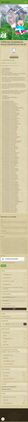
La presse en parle (7, 277)
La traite (14, 335)
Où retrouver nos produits (8, 281)
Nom (2, 219)
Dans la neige (14, 344)
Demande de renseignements (9, 386)
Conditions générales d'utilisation (14, 414)
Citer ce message (14, 57)
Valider (14, 309)
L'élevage (14, 341)
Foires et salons (14, 372)
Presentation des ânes (14, 338)
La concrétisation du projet (9, 361)
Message (2, 236)
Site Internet (3, 231)
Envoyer (3, 265)
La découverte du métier (8, 355)
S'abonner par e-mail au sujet (8, 262)
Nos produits (14, 400)
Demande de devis (6, 389)
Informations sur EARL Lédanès (14, 397)
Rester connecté (6, 303)
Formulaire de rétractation (14, 418)
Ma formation (6, 358)
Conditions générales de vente (14, 416)
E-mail (2, 225)
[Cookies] (3, 419)
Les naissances (14, 332)
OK (25, 324)
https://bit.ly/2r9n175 (11, 63)
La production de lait (7, 274)
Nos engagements (7, 284)
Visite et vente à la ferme (14, 378)
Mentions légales (14, 413)
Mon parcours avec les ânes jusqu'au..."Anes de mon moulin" (13, 288)
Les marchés (14, 375)
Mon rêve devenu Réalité (8, 364)
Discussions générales (14, 403)
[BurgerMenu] (25, 2)
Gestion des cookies (14, 420)
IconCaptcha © (21, 260)
